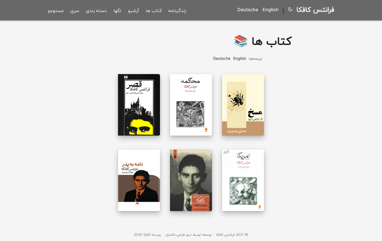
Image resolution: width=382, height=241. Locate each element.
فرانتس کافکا (315, 9)
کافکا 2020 (142, 235)
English (271, 10)
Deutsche (247, 10)
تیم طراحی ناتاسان (178, 235)
